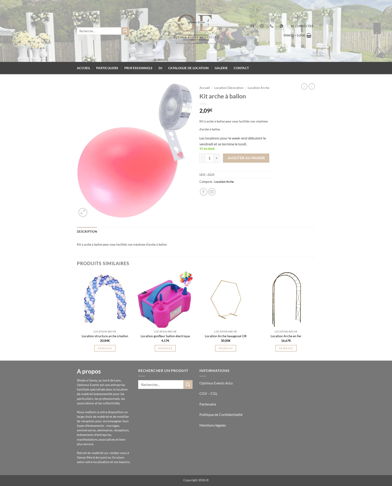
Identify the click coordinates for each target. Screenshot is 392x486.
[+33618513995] (282, 26)
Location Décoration (228, 88)
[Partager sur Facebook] (203, 191)
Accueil (83, 68)
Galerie (221, 68)
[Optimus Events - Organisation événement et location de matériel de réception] (196, 31)
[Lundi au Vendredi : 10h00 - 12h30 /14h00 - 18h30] (262, 26)
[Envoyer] (125, 31)
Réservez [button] (105, 348)
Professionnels (138, 68)
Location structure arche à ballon (105, 336)
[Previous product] (312, 86)
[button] (302, 26)
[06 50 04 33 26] (272, 26)
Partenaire (208, 404)
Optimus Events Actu (216, 383)
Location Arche (258, 88)
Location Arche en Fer (286, 336)
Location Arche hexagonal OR (226, 336)
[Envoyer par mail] (212, 191)
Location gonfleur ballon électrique (165, 336)
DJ (160, 68)
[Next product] (304, 86)
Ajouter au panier (246, 158)
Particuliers (107, 68)
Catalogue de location (188, 68)
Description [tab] (87, 231)
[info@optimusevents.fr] (253, 26)
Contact (241, 68)
